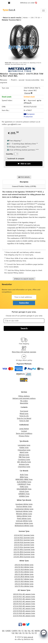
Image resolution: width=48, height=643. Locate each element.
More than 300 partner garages (24, 352)
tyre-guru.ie (28, 637)
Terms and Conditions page (26, 264)
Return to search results (12, 18)
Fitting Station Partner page (24, 270)
